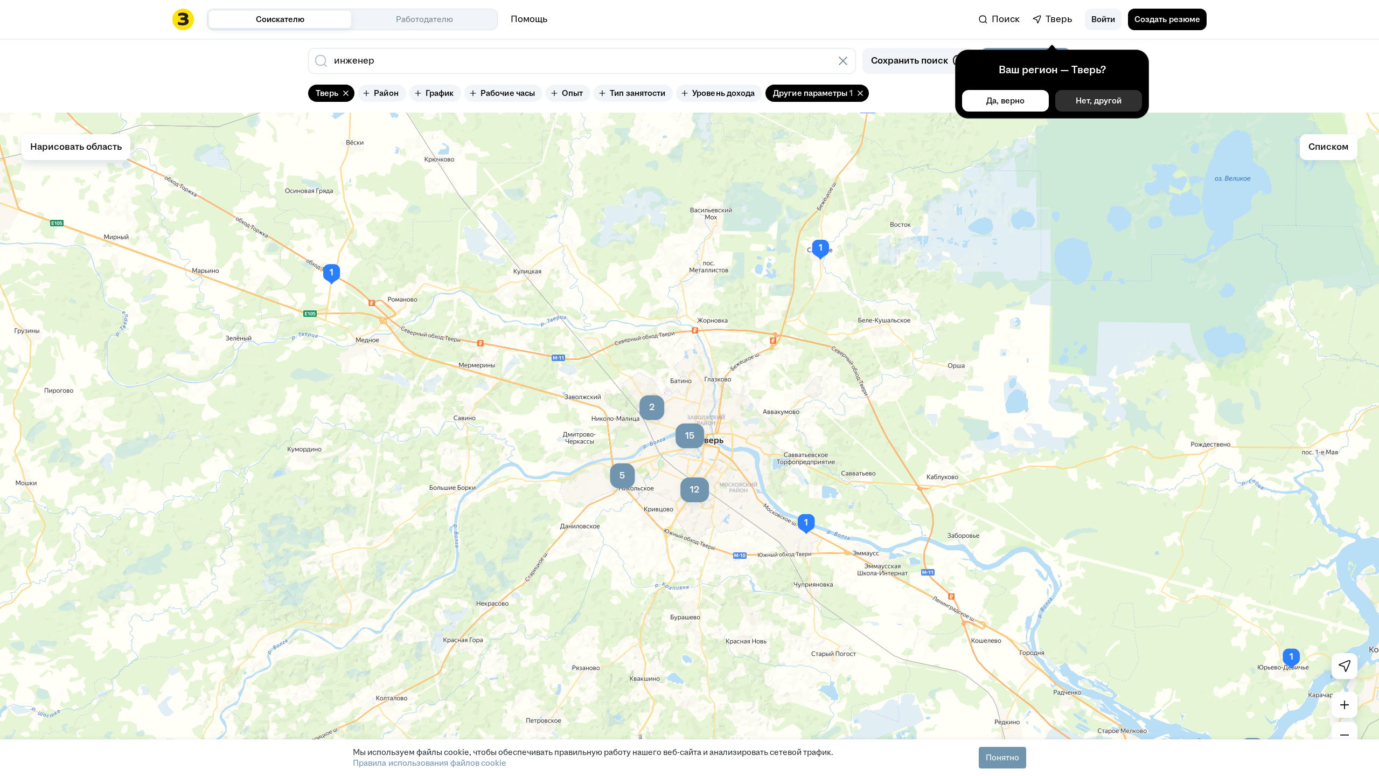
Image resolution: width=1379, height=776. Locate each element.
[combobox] (570, 60)
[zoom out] (1344, 735)
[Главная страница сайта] (183, 19)
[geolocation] (1344, 666)
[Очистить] (843, 61)
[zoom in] (1344, 705)
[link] (999, 19)
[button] (1103, 19)
